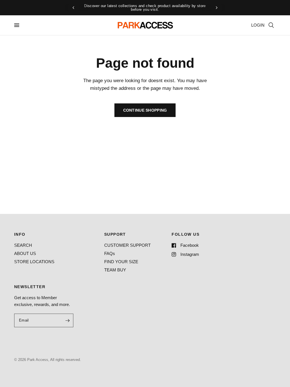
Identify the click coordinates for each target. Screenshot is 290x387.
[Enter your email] (67, 320)
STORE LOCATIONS (34, 261)
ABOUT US (25, 253)
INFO (19, 234)
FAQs (109, 253)
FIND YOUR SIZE (121, 261)
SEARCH (23, 245)
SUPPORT (115, 234)
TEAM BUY (115, 269)
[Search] (271, 25)
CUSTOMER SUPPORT (127, 245)
